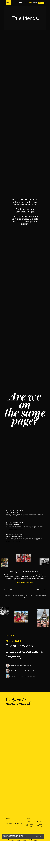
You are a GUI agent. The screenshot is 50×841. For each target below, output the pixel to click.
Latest (35, 2)
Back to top (41, 840)
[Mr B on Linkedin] (6, 839)
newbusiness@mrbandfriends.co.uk (15, 821)
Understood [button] (38, 836)
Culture (30, 2)
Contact (41, 2)
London (39, 821)
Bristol (28, 821)
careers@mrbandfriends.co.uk (25, 582)
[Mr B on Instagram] (8, 839)
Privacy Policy (18, 840)
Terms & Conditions (25, 840)
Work (24, 2)
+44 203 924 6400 (40, 830)
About (20, 2)
